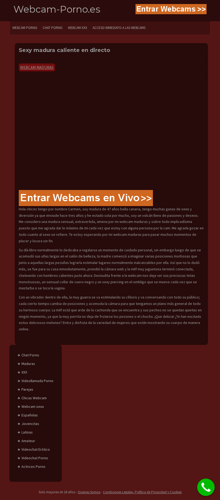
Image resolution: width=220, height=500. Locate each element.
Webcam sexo (32, 406)
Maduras (28, 363)
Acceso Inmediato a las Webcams (119, 27)
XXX (24, 372)
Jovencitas (30, 423)
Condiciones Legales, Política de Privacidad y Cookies (142, 492)
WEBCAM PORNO (24, 27)
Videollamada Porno (37, 380)
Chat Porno (30, 355)
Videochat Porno (34, 458)
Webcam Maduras (37, 67)
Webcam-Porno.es (56, 9)
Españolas (29, 415)
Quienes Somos (89, 492)
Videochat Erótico (35, 449)
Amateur (28, 440)
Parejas (27, 389)
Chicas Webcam (34, 397)
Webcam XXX (77, 27)
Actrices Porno (33, 466)
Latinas (27, 432)
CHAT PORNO (53, 27)
